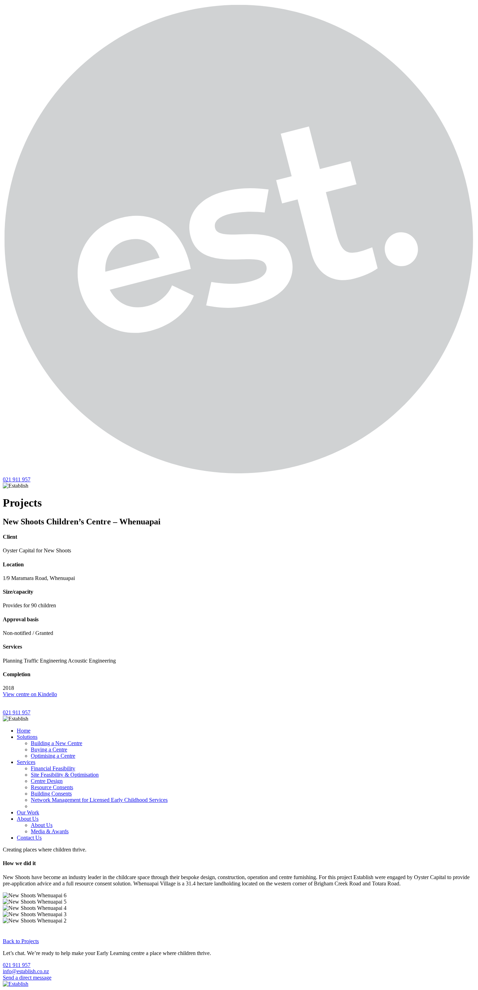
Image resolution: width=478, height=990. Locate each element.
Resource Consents (52, 787)
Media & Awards (50, 831)
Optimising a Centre (53, 756)
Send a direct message (27, 978)
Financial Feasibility (53, 768)
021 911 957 (16, 479)
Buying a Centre (49, 749)
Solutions (27, 737)
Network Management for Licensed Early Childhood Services (99, 800)
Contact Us (29, 838)
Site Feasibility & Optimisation (65, 775)
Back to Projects (21, 941)
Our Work (28, 812)
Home (23, 731)
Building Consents (51, 794)
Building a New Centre (56, 743)
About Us (27, 819)
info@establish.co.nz (26, 971)
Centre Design (47, 781)
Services (26, 762)
